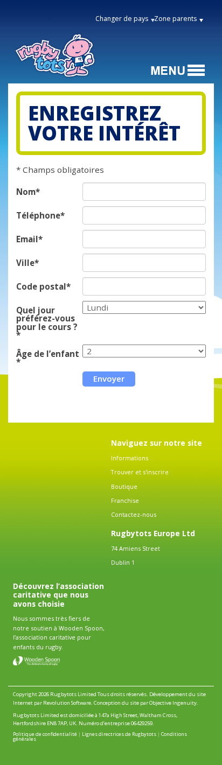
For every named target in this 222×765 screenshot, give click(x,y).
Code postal (41, 287)
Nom (26, 192)
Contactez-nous (133, 514)
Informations (129, 458)
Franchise (125, 500)
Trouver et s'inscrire (140, 472)
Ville (25, 263)
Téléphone (38, 216)
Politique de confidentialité (45, 734)
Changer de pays (121, 18)
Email (27, 239)
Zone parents (175, 18)
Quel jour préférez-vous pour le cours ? (47, 318)
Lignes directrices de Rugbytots (119, 734)
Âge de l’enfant (47, 354)
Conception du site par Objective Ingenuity (145, 702)
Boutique (124, 486)
